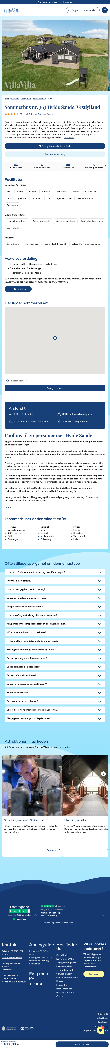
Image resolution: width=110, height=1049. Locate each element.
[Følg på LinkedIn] (37, 984)
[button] (55, 338)
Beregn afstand (55, 388)
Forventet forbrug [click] (55, 154)
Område (15, 98)
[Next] (102, 55)
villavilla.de (102, 1013)
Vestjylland (26, 98)
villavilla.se (102, 1018)
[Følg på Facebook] (31, 984)
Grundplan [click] (20, 289)
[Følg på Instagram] (34, 984)
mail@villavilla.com (12, 957)
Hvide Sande (39, 98)
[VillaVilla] (11, 10)
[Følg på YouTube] (41, 984)
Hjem (7, 98)
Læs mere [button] (69, 137)
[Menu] (105, 10)
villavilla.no (102, 1022)
